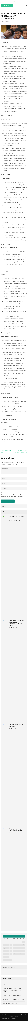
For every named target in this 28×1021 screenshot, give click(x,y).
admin (3, 23)
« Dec (7, 959)
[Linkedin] (10, 971)
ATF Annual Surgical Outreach (10, 1003)
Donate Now (7, 5)
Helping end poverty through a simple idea (13, 999)
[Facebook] (3, 971)
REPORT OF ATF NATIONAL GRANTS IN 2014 (21, 452)
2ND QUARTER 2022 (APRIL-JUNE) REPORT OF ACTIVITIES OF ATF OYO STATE (12, 990)
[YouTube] (15, 971)
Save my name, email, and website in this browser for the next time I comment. (13, 495)
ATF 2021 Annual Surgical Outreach (12, 995)
